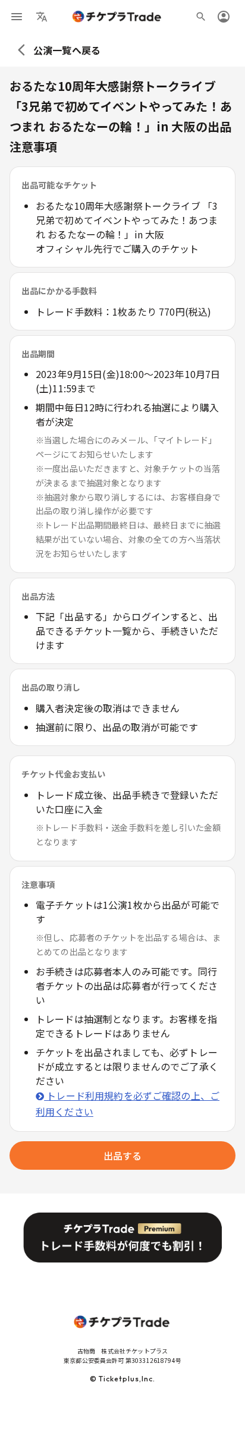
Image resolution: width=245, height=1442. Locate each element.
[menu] (16, 16)
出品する (122, 1155)
